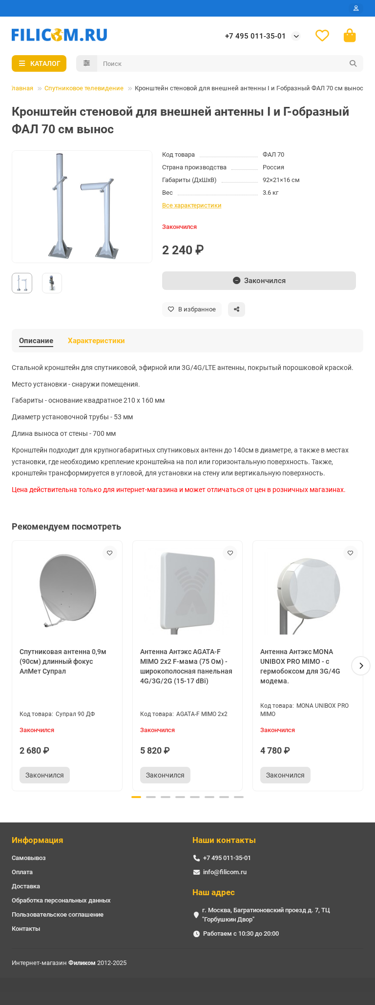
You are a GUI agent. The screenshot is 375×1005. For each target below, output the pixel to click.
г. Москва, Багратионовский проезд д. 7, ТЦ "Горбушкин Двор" (266, 914)
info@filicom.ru (225, 872)
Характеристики (96, 340)
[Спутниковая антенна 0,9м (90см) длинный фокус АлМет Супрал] (67, 591)
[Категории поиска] (86, 63)
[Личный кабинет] (356, 8)
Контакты (26, 928)
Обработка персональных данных (61, 900)
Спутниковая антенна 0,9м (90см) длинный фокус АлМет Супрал (63, 661)
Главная (21, 88)
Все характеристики (192, 205)
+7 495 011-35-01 (255, 36)
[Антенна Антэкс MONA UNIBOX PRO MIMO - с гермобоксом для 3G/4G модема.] (307, 591)
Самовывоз (29, 857)
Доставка (26, 886)
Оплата (22, 872)
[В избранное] (110, 553)
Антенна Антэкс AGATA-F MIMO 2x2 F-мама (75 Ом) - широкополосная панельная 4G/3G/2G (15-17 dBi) (186, 666)
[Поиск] (353, 63)
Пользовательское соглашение (58, 914)
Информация (37, 840)
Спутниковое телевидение (84, 88)
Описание (36, 340)
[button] (14, 666)
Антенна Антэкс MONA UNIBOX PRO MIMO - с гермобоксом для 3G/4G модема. (300, 666)
